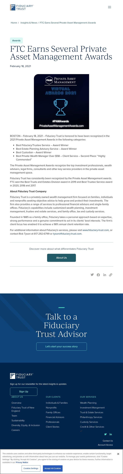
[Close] (118, 454)
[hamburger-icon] (109, 7)
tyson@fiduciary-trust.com (67, 234)
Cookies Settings (31, 468)
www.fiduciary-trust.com (95, 230)
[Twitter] (105, 434)
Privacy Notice (22, 462)
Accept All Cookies (53, 468)
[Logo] (23, 7)
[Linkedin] (110, 434)
